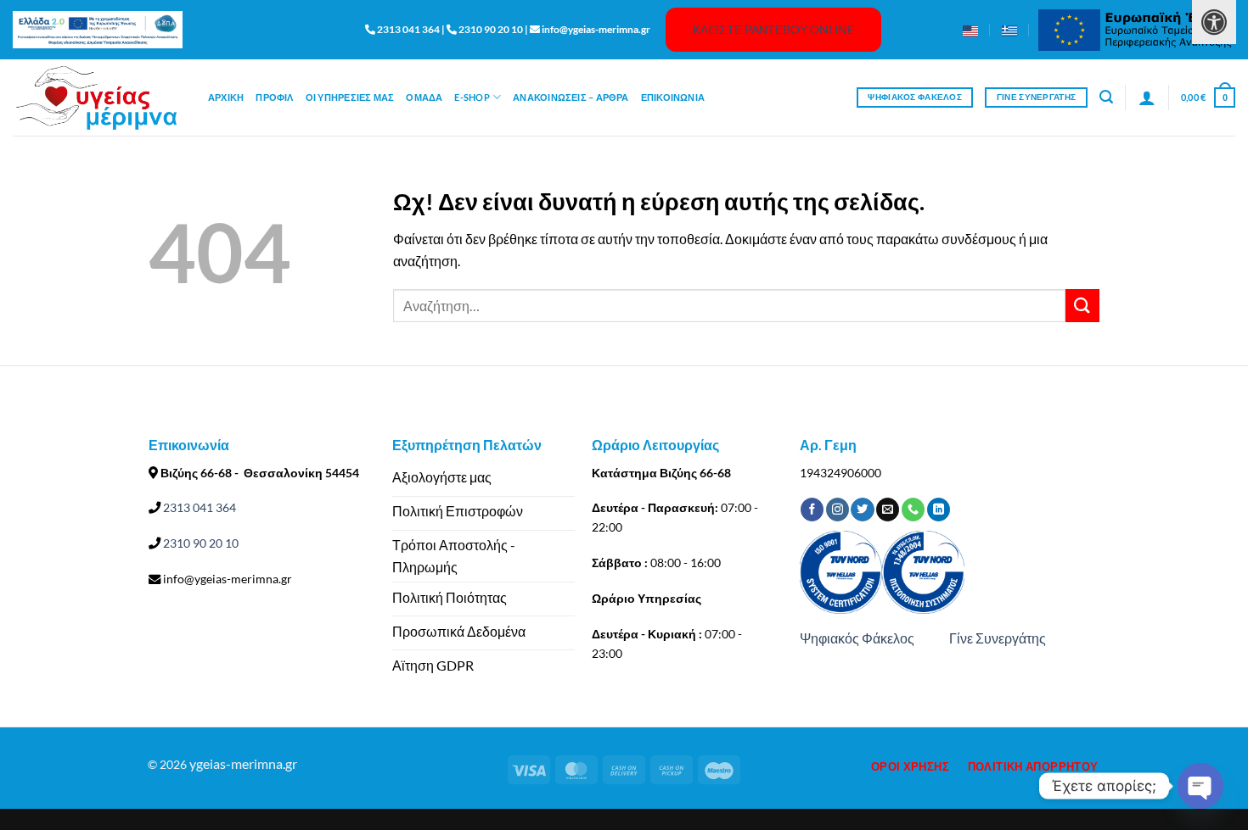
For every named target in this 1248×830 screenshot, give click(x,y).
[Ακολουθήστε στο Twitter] (862, 509)
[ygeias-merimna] (98, 98)
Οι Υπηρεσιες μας (350, 97)
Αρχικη (226, 97)
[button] (1106, 97)
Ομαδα (424, 97)
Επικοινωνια (673, 97)
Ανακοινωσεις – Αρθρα (570, 97)
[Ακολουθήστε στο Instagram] (837, 509)
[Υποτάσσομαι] (1082, 305)
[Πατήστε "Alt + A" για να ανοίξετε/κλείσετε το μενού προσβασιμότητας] (1214, 22)
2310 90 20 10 (199, 543)
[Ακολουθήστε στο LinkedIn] (938, 509)
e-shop (471, 97)
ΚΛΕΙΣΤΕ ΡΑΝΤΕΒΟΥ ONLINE (773, 29)
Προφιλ (274, 97)
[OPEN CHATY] (1200, 786)
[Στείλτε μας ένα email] (887, 509)
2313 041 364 (198, 507)
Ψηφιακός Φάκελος (857, 638)
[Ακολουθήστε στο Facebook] (812, 509)
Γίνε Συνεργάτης (997, 638)
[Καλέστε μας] (913, 509)
